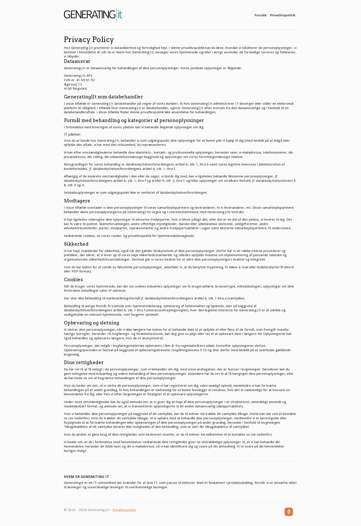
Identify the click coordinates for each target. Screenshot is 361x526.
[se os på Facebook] (289, 512)
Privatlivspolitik (283, 15)
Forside (261, 15)
